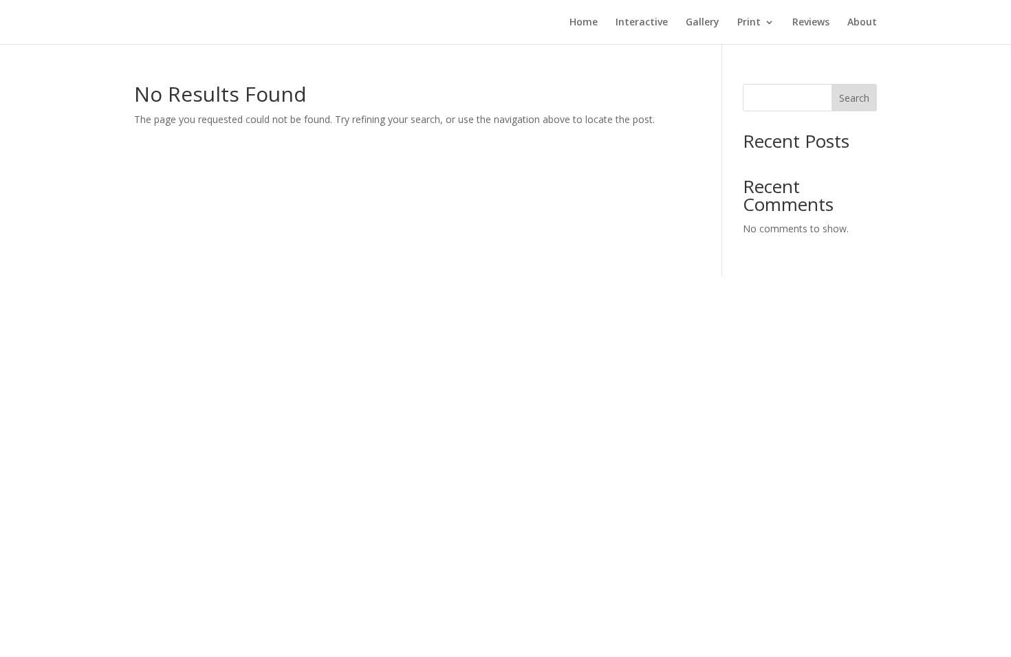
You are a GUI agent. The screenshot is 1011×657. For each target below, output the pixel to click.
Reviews (810, 22)
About (862, 22)
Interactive (642, 22)
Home (583, 22)
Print (749, 22)
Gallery (702, 22)
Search (854, 97)
